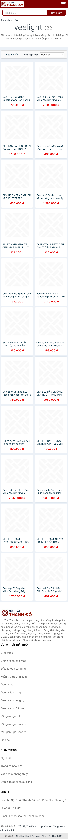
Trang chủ (5, 20)
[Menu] (63, 3)
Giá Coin (9, 829)
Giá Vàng (54, 826)
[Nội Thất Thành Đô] (17, 613)
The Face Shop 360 (37, 826)
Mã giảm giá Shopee (13, 732)
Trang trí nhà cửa (11, 766)
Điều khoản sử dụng (13, 668)
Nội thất (6, 758)
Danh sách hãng (11, 692)
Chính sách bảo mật (13, 660)
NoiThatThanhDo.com (28, 836)
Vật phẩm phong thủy (14, 774)
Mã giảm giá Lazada (13, 724)
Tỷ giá (21, 826)
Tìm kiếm (56, 12)
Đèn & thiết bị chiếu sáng (16, 781)
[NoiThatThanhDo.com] (17, 4)
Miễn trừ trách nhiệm (14, 676)
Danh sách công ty (12, 700)
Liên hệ (5, 740)
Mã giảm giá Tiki (11, 716)
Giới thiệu (7, 652)
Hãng (16, 20)
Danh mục (7, 684)
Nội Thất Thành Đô (52, 836)
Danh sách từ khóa (12, 708)
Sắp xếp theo (31, 54)
